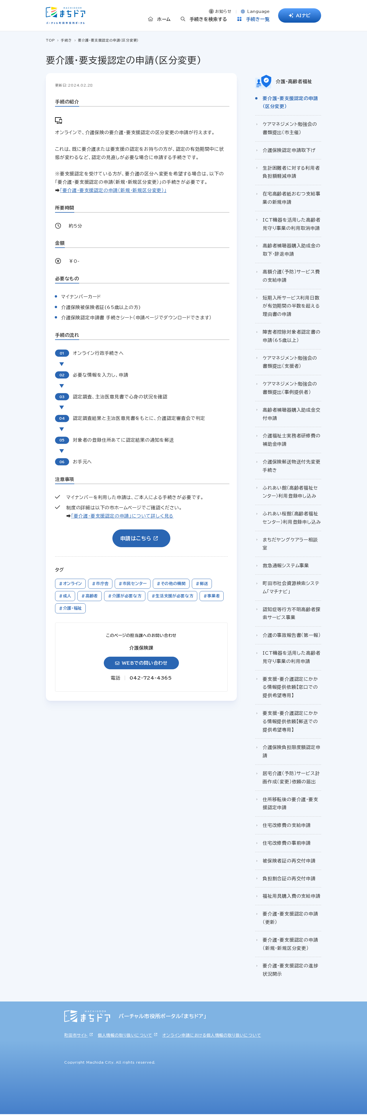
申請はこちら (135, 538)
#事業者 (211, 596)
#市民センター (132, 584)
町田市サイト (76, 1035)
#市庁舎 (100, 584)
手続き (66, 40)
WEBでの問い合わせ (145, 663)
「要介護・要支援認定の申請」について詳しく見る (122, 516)
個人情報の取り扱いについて (125, 1035)
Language (258, 11)
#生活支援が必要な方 (172, 596)
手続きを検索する (208, 19)
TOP (50, 40)
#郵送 (202, 584)
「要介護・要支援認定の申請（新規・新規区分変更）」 (113, 190)
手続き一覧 (258, 19)
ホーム (164, 19)
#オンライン (70, 584)
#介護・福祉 (70, 608)
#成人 (65, 596)
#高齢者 (89, 596)
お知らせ (223, 11)
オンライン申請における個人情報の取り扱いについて (211, 1035)
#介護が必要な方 (125, 596)
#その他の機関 (171, 584)
